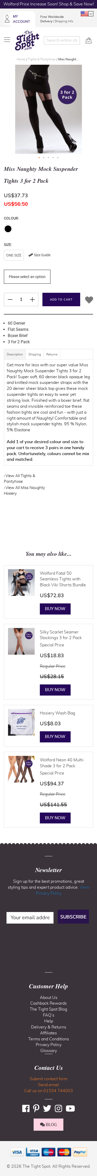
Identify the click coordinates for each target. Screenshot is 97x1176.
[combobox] (62, 40)
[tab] (15, 357)
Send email (48, 1085)
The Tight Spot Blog (48, 1009)
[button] (87, 13)
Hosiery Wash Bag (57, 713)
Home (21, 59)
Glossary (48, 1051)
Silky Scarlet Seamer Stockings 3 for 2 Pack (61, 635)
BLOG (51, 1125)
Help (48, 1021)
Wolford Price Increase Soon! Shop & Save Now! (48, 4)
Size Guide (41, 255)
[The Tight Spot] (27, 40)
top (6, 1145)
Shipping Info (64, 21)
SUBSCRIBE (73, 917)
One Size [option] (13, 255)
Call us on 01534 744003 (48, 1091)
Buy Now (55, 609)
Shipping (34, 354)
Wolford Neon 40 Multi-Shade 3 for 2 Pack (62, 763)
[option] (8, 229)
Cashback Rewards (48, 1003)
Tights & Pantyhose (42, 59)
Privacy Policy (49, 1045)
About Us (48, 998)
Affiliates (48, 1033)
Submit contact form (49, 1079)
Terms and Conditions (48, 1039)
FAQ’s (48, 1015)
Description (15, 354)
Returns (51, 354)
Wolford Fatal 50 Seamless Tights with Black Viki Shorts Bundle (63, 579)
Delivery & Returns (48, 1027)
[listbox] (48, 256)
